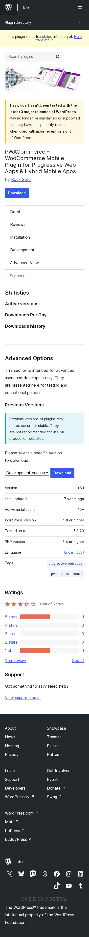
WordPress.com (22, 813)
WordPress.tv (19, 796)
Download (17, 193)
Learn (10, 770)
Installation (20, 237)
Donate (56, 788)
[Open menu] (81, 7)
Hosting (12, 745)
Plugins (53, 745)
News (10, 736)
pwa (54, 574)
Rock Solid (21, 179)
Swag (54, 796)
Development (22, 249)
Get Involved (59, 770)
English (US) (74, 552)
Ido (20, 861)
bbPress (15, 830)
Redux (77, 574)
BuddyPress (18, 839)
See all (78, 660)
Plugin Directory (18, 22)
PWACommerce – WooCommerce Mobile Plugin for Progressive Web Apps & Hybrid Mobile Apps (40, 161)
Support (17, 275)
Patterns (55, 754)
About (10, 728)
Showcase (56, 728)
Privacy (12, 754)
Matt (12, 821)
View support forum (23, 697)
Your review (15, 660)
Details (16, 211)
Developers (15, 788)
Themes (54, 736)
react (65, 574)
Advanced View (24, 262)
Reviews (17, 224)
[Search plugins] (57, 57)
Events (53, 779)
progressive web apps (65, 563)
